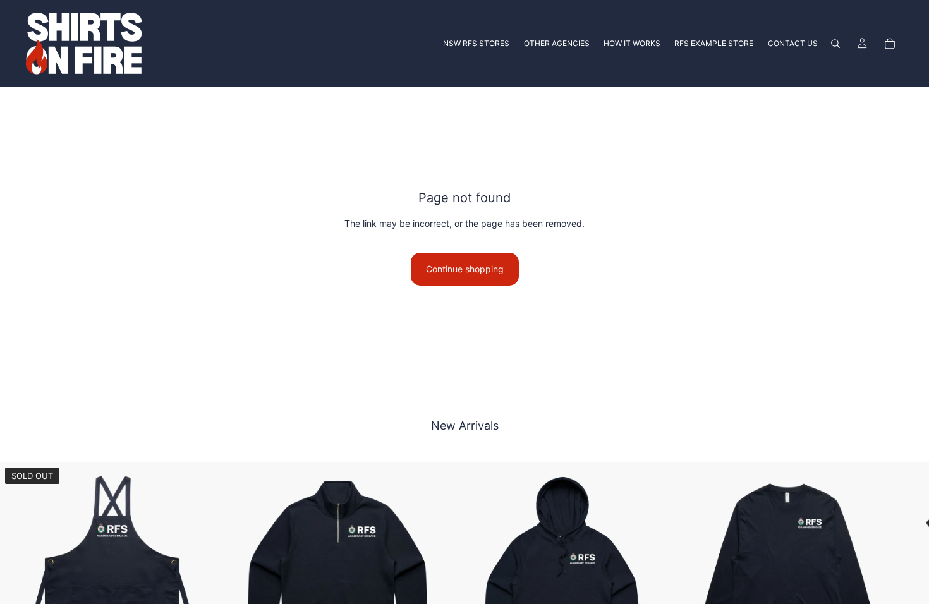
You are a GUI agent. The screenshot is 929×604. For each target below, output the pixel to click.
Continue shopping (465, 268)
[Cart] (890, 43)
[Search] (835, 43)
